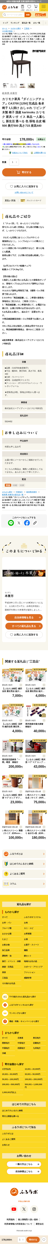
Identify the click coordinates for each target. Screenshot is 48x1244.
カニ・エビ (28, 928)
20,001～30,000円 (10, 1074)
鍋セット (27, 956)
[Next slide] (45, 23)
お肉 (26, 923)
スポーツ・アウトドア (33, 967)
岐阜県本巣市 (31, 492)
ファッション (29, 972)
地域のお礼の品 (30, 961)
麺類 (26, 950)
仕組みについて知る (20, 153)
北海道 (20, 1038)
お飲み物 (6, 945)
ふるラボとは (7, 1133)
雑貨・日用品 (7, 967)
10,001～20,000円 (32, 1069)
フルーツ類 (6, 928)
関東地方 (6, 1043)
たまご (5, 939)
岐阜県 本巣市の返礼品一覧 (12, 495)
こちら (38, 147)
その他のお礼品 (8, 983)
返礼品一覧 (26, 23)
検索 (28, 15)
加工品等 (6, 950)
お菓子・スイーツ (31, 945)
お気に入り (29, 10)
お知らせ (6, 1145)
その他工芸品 (7, 31)
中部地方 (19, 492)
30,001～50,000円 (32, 1074)
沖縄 (4, 1053)
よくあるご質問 (8, 1139)
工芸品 (26, 28)
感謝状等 (27, 978)
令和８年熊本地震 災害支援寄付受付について (24, 1)
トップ (5, 23)
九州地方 (37, 1048)
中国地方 (6, 1048)
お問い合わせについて (24, 192)
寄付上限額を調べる (10, 1116)
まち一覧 (36, 23)
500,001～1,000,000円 (33, 1085)
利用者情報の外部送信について (18, 1224)
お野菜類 (27, 934)
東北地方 (37, 1038)
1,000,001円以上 (9, 1092)
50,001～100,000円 (10, 1079)
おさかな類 (6, 934)
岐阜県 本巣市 (9, 93)
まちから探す (7, 492)
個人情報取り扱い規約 (28, 1219)
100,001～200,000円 (33, 1079)
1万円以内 (6, 1069)
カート (36, 10)
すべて (5, 917)
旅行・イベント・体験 (11, 961)
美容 (4, 972)
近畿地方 (37, 1043)
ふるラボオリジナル (32, 917)
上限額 (23, 10)
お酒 (26, 939)
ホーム (4, 28)
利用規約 (11, 1219)
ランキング (15, 23)
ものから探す (16, 28)
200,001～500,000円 (11, 1084)
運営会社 (40, 1224)
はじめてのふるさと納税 (12, 1110)
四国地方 (21, 1048)
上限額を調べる (40, 153)
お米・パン (6, 923)
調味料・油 (6, 956)
